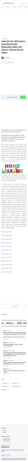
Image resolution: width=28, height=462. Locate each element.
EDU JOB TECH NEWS (9, 3)
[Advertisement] (14, 24)
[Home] (2, 6)
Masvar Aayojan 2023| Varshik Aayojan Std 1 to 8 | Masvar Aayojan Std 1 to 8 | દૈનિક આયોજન (14, 333)
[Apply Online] (7, 6)
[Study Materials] (12, 342)
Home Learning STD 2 (6, 235)
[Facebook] (2, 455)
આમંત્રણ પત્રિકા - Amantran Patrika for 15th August (14, 371)
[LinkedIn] (9, 455)
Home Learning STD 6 (6, 250)
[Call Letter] (20, 6)
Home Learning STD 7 (6, 253)
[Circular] (10, 330)
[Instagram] (4, 455)
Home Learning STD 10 (7, 264)
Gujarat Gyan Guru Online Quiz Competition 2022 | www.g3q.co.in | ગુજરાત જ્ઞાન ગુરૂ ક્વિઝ (14, 363)
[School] (10, 368)
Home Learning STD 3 (6, 239)
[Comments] (26, 339)
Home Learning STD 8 (6, 257)
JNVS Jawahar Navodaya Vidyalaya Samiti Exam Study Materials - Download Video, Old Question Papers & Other (14, 354)
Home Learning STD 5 (6, 246)
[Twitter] (6, 455)
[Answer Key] (14, 6)
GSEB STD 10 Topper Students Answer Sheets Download (13, 345)
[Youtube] (7, 455)
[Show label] (4, 390)
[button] (21, 3)
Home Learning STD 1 (6, 231)
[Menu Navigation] (2, 3)
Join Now (23, 97)
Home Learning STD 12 (7, 272)
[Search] (23, 3)
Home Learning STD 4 (6, 242)
